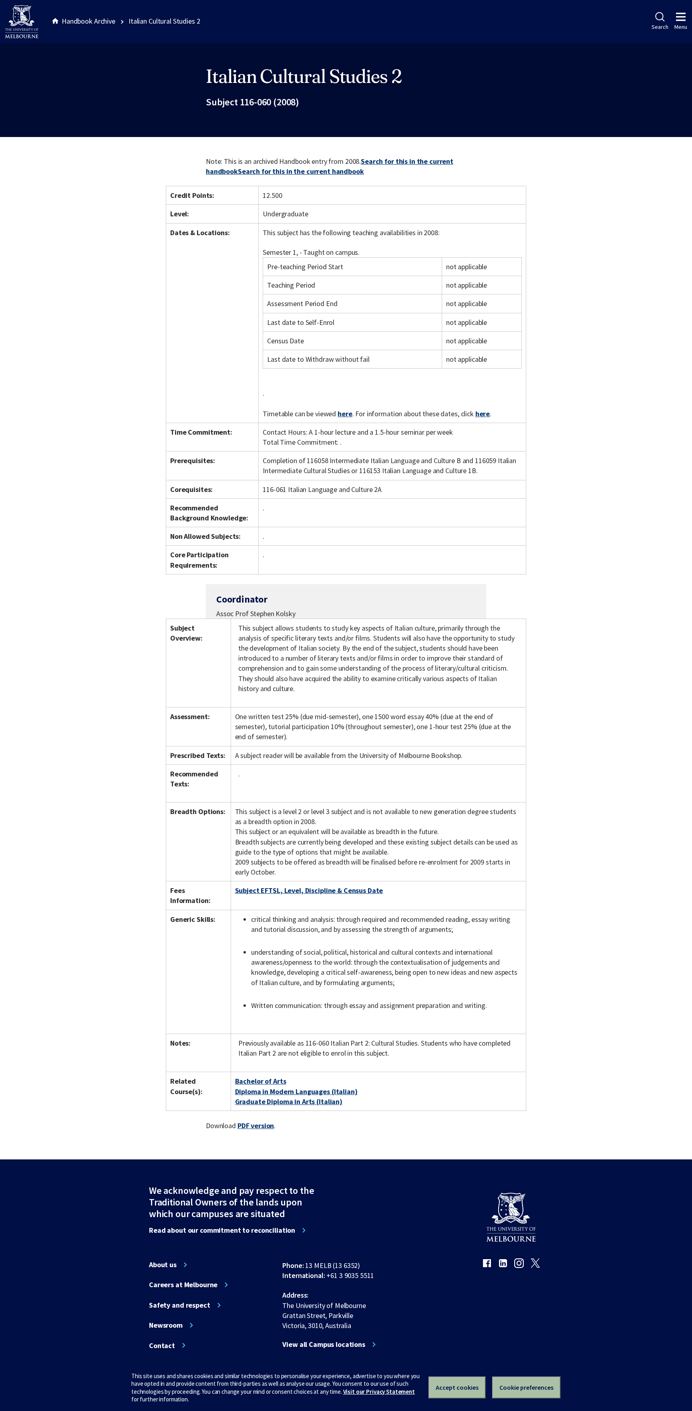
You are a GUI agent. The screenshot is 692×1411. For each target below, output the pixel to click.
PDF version (255, 1125)
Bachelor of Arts (260, 1081)
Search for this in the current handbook (301, 171)
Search (660, 26)
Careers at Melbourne (183, 1284)
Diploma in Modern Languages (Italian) (296, 1091)
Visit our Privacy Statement (379, 1391)
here (345, 413)
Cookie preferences (526, 1387)
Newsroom (166, 1325)
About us (163, 1264)
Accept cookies (457, 1387)
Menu (680, 26)
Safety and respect (179, 1305)
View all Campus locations (323, 1344)
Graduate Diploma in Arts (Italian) (288, 1101)
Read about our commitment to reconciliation (222, 1230)
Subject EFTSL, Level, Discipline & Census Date (309, 890)
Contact (162, 1345)
